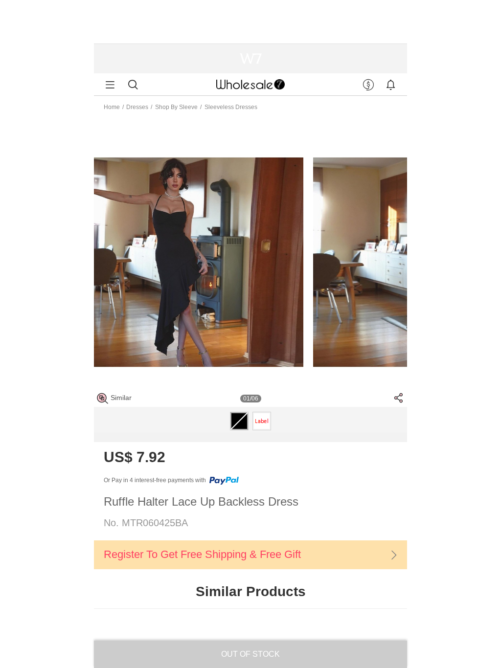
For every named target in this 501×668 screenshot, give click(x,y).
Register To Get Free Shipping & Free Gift (202, 554)
